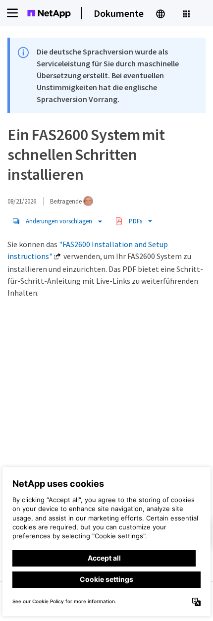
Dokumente (119, 13)
